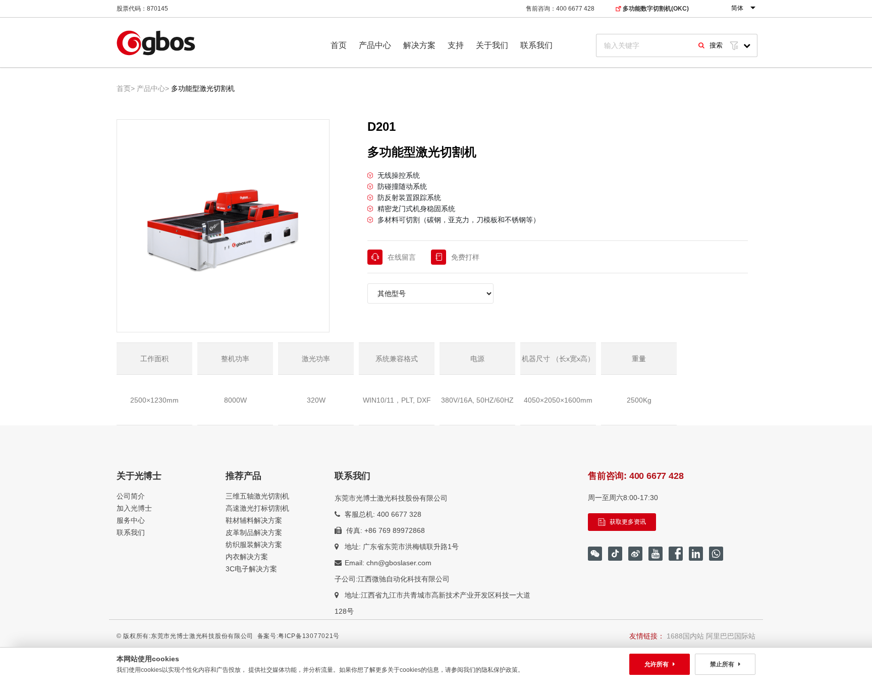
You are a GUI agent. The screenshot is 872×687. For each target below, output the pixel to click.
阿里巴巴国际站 (730, 636)
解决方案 (419, 45)
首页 (339, 45)
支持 (456, 45)
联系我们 (536, 45)
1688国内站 (685, 636)
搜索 (716, 45)
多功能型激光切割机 (203, 88)
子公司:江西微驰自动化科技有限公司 (392, 579)
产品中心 (375, 45)
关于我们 (492, 45)
